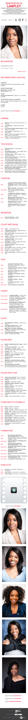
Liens (10, 20)
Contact (4, 20)
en (26, 20)
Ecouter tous (13, 698)
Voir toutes (13, 506)
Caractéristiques (10, 111)
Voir (13, 701)
